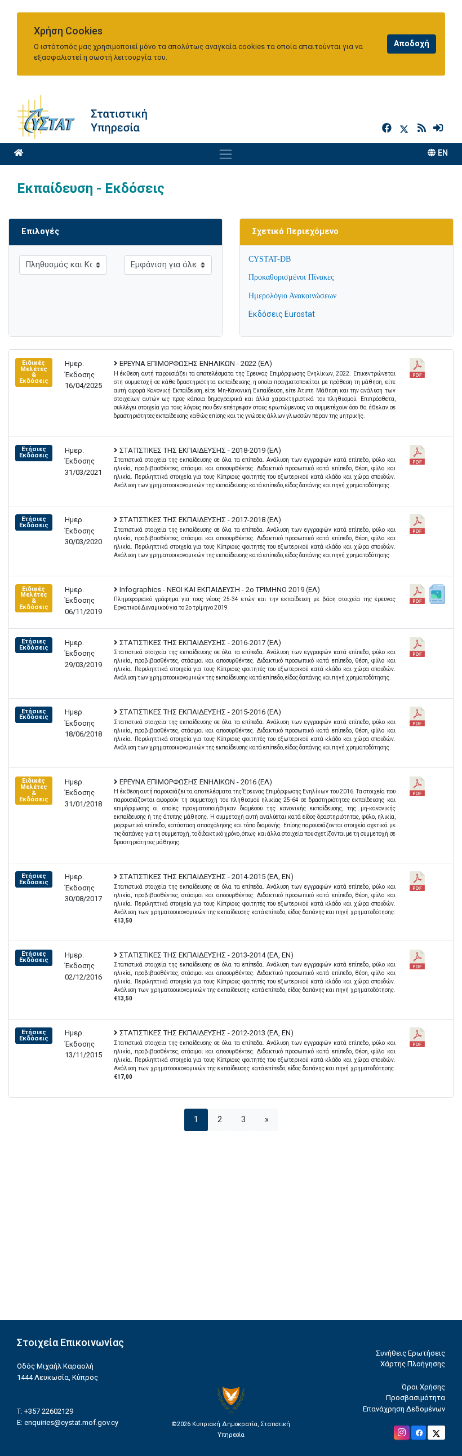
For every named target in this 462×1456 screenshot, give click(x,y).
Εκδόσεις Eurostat (281, 314)
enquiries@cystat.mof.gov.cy (71, 1422)
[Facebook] (388, 128)
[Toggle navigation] (225, 154)
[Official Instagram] (402, 1433)
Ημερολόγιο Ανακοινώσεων (292, 296)
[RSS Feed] (422, 128)
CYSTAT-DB (269, 259)
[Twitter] (406, 128)
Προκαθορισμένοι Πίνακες (291, 277)
